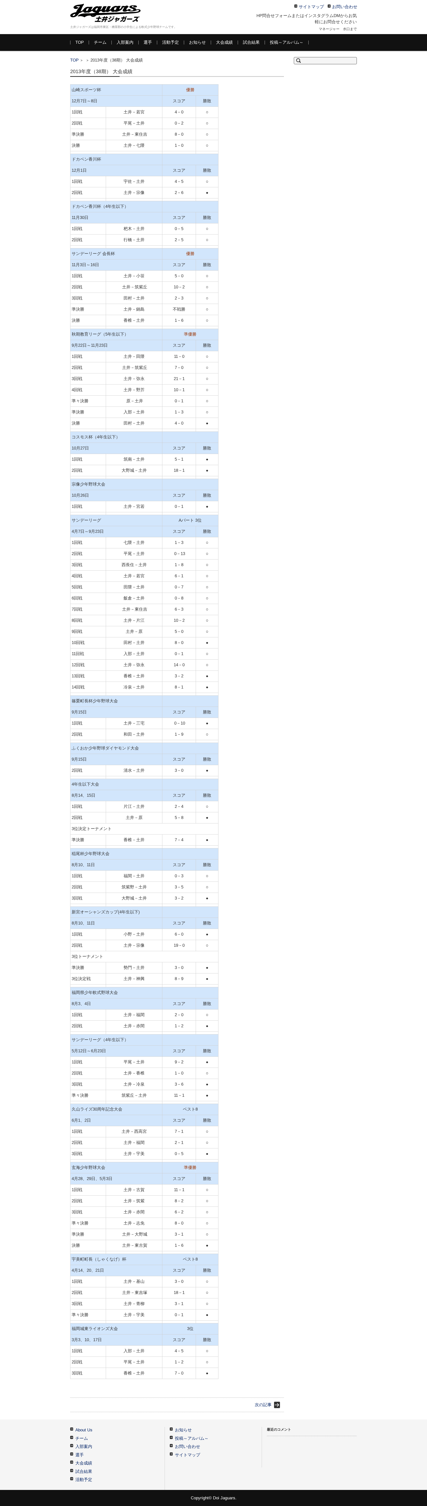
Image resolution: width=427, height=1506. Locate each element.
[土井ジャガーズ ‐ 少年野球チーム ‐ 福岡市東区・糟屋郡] (107, 13)
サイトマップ (187, 1455)
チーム (100, 42)
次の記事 (263, 1404)
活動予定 (170, 42)
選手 (148, 42)
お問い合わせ (187, 1446)
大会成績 (224, 42)
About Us (83, 1430)
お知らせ (197, 42)
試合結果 (251, 42)
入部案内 (125, 42)
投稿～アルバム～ (286, 42)
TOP (79, 42)
